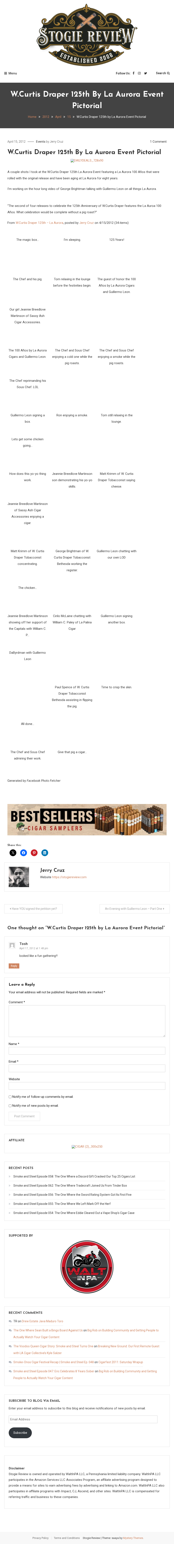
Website (14, 1079)
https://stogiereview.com (69, 877)
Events (40, 142)
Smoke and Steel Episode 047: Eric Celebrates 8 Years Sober (53, 1371)
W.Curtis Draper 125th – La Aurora (39, 223)
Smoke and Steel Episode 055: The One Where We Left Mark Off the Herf (62, 1203)
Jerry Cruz (56, 141)
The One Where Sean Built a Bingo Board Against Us (48, 1330)
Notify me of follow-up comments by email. (42, 1097)
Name (14, 1044)
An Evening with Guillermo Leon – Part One (133, 908)
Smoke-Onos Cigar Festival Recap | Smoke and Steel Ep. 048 (53, 1362)
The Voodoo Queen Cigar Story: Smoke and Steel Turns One (53, 1346)
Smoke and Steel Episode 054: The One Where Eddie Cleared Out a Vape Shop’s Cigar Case (74, 1213)
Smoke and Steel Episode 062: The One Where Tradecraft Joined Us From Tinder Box (70, 1185)
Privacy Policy (40, 1538)
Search (161, 73)
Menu (12, 73)
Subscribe (20, 1433)
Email (13, 1061)
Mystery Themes (133, 1538)
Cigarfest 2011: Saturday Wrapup (120, 1362)
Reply (14, 965)
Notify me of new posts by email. (35, 1106)
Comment (17, 1002)
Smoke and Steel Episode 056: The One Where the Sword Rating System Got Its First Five (72, 1194)
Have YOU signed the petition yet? (34, 908)
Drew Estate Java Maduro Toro (42, 1321)
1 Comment (158, 142)
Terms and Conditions (67, 1538)
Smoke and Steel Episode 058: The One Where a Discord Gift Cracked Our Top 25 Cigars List (74, 1176)
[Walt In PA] (87, 1267)
